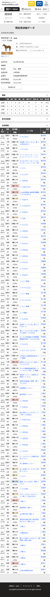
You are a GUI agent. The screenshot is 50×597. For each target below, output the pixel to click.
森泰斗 (43, 544)
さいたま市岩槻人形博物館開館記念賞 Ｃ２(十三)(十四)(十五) (29, 338)
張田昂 (43, 450)
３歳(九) (22, 564)
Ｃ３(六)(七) (24, 237)
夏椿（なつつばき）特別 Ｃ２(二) (29, 483)
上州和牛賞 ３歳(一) (27, 514)
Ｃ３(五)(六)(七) (25, 187)
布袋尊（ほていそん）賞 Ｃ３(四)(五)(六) (29, 143)
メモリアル (8, 18)
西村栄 (43, 154)
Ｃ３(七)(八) (24, 262)
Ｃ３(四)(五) (24, 181)
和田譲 (43, 224)
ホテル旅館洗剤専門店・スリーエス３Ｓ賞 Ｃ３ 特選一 (29, 369)
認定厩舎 (42, 18)
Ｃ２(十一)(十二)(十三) (27, 350)
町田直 (43, 318)
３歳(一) (22, 501)
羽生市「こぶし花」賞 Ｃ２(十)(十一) (29, 326)
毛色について (5, 56)
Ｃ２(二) (22, 476)
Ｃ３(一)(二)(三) (25, 288)
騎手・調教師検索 (25, 14)
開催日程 (27, 9)
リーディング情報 (25, 18)
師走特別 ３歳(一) (26, 508)
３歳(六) (22, 545)
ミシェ (43, 356)
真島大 (43, 569)
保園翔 (43, 261)
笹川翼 (43, 293)
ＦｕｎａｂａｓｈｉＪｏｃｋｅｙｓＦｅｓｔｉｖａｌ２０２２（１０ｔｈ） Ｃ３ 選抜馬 (29, 156)
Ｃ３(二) (22, 168)
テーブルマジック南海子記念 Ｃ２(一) (29, 458)
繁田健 (43, 551)
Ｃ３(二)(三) (24, 137)
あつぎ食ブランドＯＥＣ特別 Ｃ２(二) (29, 470)
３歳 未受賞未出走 (26, 571)
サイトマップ (27, 586)
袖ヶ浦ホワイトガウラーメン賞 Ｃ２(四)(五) (29, 414)
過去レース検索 (42, 14)
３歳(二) (22, 526)
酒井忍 (43, 217)
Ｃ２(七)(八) (24, 344)
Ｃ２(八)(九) (24, 319)
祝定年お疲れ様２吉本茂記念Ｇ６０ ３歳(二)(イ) (29, 520)
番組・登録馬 (43, 9)
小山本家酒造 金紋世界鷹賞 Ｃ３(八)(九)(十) (29, 193)
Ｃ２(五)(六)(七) (25, 420)
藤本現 (43, 136)
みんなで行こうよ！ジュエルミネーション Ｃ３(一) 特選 (29, 162)
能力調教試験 (8, 22)
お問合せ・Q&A (14, 586)
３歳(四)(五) (24, 533)
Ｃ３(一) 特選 (24, 281)
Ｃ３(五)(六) (24, 200)
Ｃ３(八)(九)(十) (25, 206)
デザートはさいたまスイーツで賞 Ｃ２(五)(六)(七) (29, 495)
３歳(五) (22, 558)
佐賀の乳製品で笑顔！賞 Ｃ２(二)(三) (29, 382)
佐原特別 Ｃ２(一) (26, 388)
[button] (1, 9)
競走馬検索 (8, 14)
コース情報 (41, 22)
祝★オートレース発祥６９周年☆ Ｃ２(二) (29, 376)
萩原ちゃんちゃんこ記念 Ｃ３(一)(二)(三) (29, 363)
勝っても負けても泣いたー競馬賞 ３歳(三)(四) (30, 539)
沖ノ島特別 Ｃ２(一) (27, 464)
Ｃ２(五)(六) (24, 407)
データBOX (13, 9)
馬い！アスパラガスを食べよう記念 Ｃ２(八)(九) (29, 332)
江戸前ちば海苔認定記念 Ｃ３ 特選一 (29, 357)
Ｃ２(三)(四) (24, 489)
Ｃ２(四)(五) (24, 401)
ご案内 (38, 586)
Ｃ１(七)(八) (24, 451)
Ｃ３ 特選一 (24, 313)
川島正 (43, 249)
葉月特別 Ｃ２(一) (26, 394)
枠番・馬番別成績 (25, 22)
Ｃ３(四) (22, 218)
